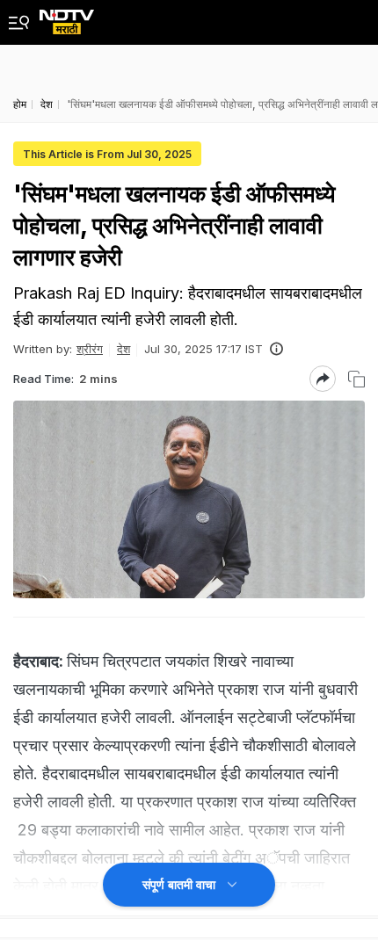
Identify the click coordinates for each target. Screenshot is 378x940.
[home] (67, 17)
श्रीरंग (89, 349)
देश (123, 349)
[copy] (356, 379)
